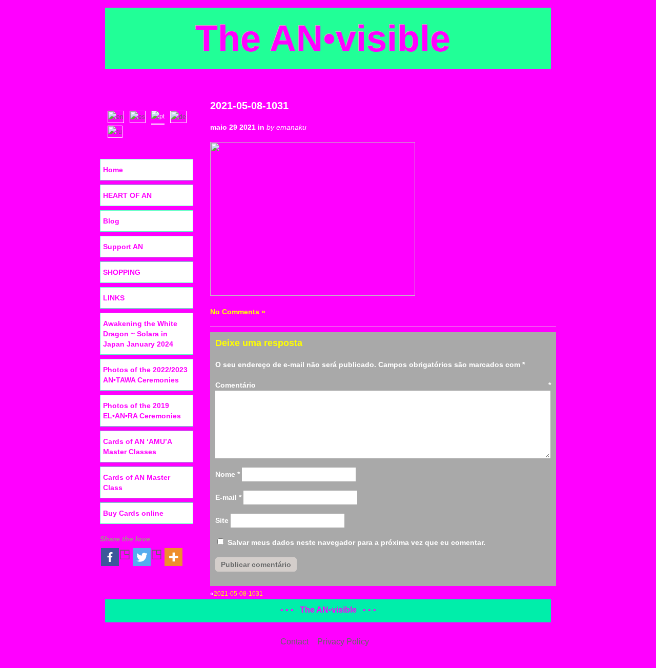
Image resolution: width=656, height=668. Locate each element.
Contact (294, 641)
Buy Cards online (133, 513)
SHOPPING (121, 272)
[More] (173, 557)
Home (113, 170)
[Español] (140, 115)
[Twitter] (147, 557)
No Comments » (237, 312)
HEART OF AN (127, 195)
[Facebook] (116, 557)
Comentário (383, 385)
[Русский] (117, 130)
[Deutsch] (181, 115)
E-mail (228, 497)
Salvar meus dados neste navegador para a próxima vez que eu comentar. (356, 542)
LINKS (114, 298)
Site (222, 520)
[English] (118, 115)
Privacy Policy (343, 641)
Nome (227, 474)
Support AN (123, 246)
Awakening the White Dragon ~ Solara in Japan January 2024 (140, 333)
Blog (111, 221)
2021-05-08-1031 (249, 105)
